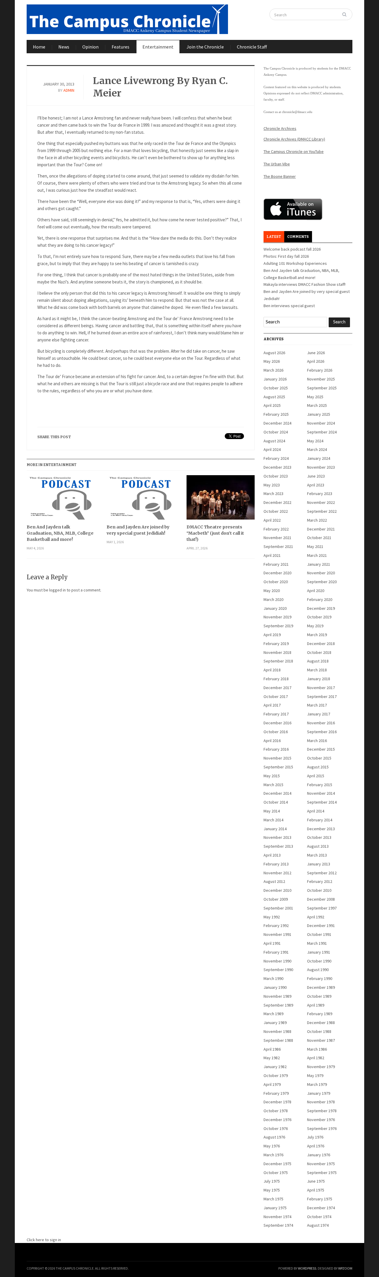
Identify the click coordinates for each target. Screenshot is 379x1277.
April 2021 (272, 555)
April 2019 (272, 634)
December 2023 (277, 467)
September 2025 (322, 388)
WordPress (307, 1268)
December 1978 (277, 1102)
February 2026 (319, 370)
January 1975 (275, 1207)
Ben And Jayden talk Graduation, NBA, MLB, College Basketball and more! (60, 533)
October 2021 (319, 537)
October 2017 (276, 696)
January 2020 (275, 608)
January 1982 (275, 1066)
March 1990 (273, 978)
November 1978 (321, 1102)
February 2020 (319, 599)
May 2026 (272, 361)
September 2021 (278, 546)
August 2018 (318, 661)
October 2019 (319, 617)
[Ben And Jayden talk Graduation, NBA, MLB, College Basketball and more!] (61, 499)
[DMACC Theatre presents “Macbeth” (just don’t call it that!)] (221, 499)
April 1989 (315, 1005)
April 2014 (315, 811)
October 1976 (276, 1128)
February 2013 (276, 864)
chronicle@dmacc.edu (297, 112)
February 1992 (276, 925)
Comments (298, 237)
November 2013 (277, 837)
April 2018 (272, 670)
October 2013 (319, 837)
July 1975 (272, 1181)
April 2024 (272, 449)
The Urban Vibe (277, 164)
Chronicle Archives (280, 128)
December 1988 (321, 1022)
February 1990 (319, 978)
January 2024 (318, 458)
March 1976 (273, 1154)
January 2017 (318, 714)
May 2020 (272, 590)
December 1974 (321, 1207)
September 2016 (322, 731)
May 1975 (272, 1190)
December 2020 (277, 572)
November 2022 (321, 502)
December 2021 (321, 529)
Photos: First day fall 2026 (286, 256)
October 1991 (319, 934)
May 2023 (272, 485)
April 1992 (315, 917)
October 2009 (276, 899)
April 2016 (272, 740)
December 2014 (277, 793)
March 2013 (317, 855)
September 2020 (322, 581)
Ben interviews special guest (289, 305)
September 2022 (322, 511)
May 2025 (315, 396)
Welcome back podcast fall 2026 (292, 249)
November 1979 (321, 1066)
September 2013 (278, 846)
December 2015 (321, 749)
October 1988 (319, 1031)
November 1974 (277, 1216)
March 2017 (317, 705)
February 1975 (319, 1199)
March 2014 (273, 820)
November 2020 (321, 572)
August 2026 (274, 352)
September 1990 (278, 969)
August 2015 (318, 767)
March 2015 (273, 784)
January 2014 (275, 828)
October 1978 (276, 1110)
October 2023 (276, 476)
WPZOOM (345, 1268)
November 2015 (277, 758)
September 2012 (322, 872)
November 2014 (321, 793)
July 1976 (315, 1137)
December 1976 (277, 1119)
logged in (57, 590)
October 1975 (276, 1172)
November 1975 (321, 1163)
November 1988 (277, 1031)
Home (39, 47)
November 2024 (321, 423)
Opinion (90, 47)
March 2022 (317, 520)
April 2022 (272, 520)
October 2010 (319, 890)
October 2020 (276, 581)
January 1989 (275, 1022)
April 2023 (315, 485)
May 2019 (315, 625)
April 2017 (272, 705)
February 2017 (276, 714)
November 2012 (277, 872)
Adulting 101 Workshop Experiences (295, 263)
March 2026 (273, 370)
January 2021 (318, 564)
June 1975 (316, 1181)
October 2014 (276, 802)
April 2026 (315, 361)
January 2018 (318, 678)
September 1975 (322, 1172)
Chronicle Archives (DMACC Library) (294, 139)
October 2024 (276, 432)
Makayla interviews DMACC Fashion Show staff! (305, 284)
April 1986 (272, 1049)
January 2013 (318, 864)
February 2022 (276, 529)
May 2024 (315, 441)
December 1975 (277, 1163)
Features (120, 47)
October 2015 (319, 758)
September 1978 (322, 1110)
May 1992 (272, 917)
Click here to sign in (44, 1239)
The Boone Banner (280, 176)
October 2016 (276, 731)
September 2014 (322, 802)
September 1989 (278, 1005)
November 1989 (277, 996)
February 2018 (276, 678)
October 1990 (319, 961)
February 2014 (319, 820)
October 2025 (276, 388)
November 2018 (277, 652)
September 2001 (278, 908)
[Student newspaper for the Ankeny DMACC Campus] (127, 18)
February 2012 (319, 881)
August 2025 (274, 396)
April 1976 (315, 1146)
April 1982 (315, 1057)
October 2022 (276, 511)
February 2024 (276, 458)
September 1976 (322, 1128)
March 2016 (317, 740)
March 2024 (317, 449)
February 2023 (319, 493)
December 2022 (277, 502)
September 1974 (278, 1225)
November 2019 (277, 617)
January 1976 (318, 1154)
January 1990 (275, 987)
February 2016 (276, 749)
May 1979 (315, 1075)
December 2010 (277, 890)
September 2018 (278, 661)
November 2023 (321, 467)
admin (68, 90)
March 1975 (273, 1199)
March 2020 (273, 599)
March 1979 (317, 1084)
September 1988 (278, 1040)
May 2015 (272, 775)
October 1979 (276, 1075)
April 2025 (272, 405)
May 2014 (272, 811)
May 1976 (272, 1146)
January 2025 (318, 414)
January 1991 (318, 952)
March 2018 (317, 670)
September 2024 (322, 432)
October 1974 (319, 1216)
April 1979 (272, 1084)
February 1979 (276, 1093)
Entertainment (158, 47)
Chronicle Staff (252, 47)
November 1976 (321, 1119)
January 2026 (275, 379)
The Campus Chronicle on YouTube (294, 151)
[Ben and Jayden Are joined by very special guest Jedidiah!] (141, 499)
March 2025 (317, 405)
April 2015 (315, 775)
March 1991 (317, 943)
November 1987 (321, 1040)
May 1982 (272, 1057)
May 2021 (315, 546)
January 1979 (318, 1093)
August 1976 (274, 1137)
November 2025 (321, 379)
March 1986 (317, 1049)
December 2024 (277, 423)
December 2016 (277, 722)
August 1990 (318, 969)
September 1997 (322, 908)
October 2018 (319, 652)
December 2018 (321, 643)
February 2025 (276, 414)
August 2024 (274, 441)
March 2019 (317, 634)
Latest (273, 237)
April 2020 (315, 590)
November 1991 (277, 934)
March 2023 (273, 493)
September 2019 (278, 625)
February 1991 (276, 952)
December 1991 (321, 925)
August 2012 (274, 881)
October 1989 (319, 996)
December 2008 (321, 899)
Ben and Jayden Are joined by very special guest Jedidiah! (138, 530)
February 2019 (276, 643)
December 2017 (277, 687)
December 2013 (321, 828)
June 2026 (316, 352)
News (63, 47)
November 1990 (277, 961)
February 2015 (319, 784)
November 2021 (277, 537)
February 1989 (319, 1013)
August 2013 (318, 846)
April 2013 (272, 855)
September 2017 (322, 696)
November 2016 (321, 722)
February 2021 (276, 564)
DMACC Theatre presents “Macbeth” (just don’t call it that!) (215, 533)
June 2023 (316, 476)
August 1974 (318, 1225)
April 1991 (272, 943)
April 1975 (315, 1190)
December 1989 (321, 987)
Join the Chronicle (205, 47)
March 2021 (317, 555)
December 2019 (321, 608)
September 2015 (278, 767)
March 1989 (273, 1013)
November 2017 (321, 687)
